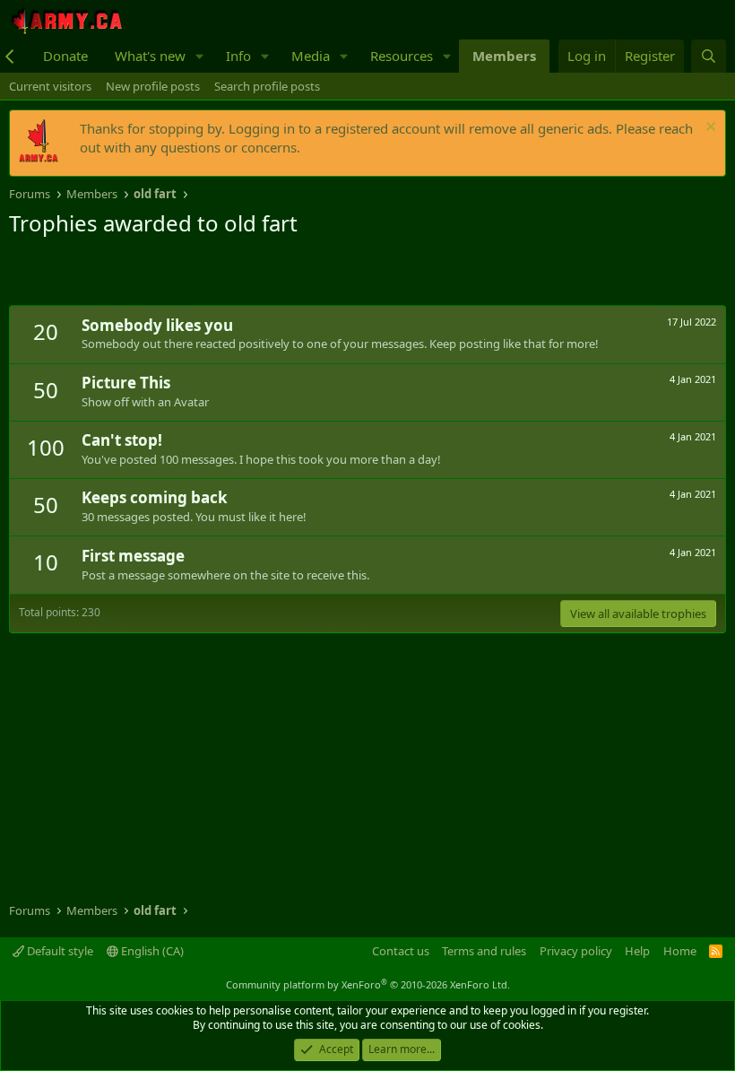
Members (504, 56)
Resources (401, 56)
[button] (199, 56)
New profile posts (153, 86)
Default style (58, 951)
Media (310, 56)
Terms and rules (484, 951)
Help (637, 951)
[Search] (708, 56)
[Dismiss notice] (708, 128)
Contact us (400, 951)
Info (238, 56)
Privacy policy (576, 951)
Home (679, 951)
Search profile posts (267, 86)
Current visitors (50, 86)
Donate (65, 56)
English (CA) (151, 951)
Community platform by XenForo (368, 984)
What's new (150, 56)
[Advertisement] (218, 273)
